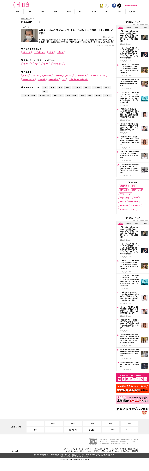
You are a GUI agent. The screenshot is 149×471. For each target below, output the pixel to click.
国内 (42, 11)
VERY (73, 423)
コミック (94, 11)
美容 (82, 95)
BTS (122, 202)
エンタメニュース (29, 95)
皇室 (29, 11)
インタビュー (44, 95)
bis (54, 430)
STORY (92, 423)
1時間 (120, 27)
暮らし (98, 95)
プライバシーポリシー (102, 449)
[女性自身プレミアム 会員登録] (101, 5)
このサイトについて (70, 449)
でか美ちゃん (40, 52)
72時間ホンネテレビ (99, 75)
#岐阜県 (111, 45)
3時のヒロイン (29, 79)
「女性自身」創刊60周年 (78, 79)
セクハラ (27, 52)
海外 (55, 11)
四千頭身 (48, 75)
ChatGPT (137, 205)
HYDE (26, 75)
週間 (136, 27)
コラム (106, 11)
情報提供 (135, 451)
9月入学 (42, 79)
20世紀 (69, 75)
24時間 (128, 27)
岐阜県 (60, 52)
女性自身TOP (25, 19)
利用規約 (115, 449)
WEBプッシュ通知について (110, 451)
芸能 (17, 11)
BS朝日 (59, 75)
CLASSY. (54, 423)
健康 (89, 95)
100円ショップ (137, 190)
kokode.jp (129, 430)
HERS (110, 423)
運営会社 (83, 451)
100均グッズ (81, 75)
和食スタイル (73, 430)
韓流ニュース (71, 95)
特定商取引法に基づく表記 (129, 449)
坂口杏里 (36, 75)
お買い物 (132, 11)
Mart (129, 423)
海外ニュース (58, 95)
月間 (145, 27)
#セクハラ (100, 45)
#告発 (106, 45)
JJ (35, 423)
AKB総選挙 (54, 79)
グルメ (107, 95)
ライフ (81, 11)
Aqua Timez (133, 202)
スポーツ (68, 11)
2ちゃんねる (125, 198)
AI (64, 79)
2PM (136, 198)
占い (119, 11)
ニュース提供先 (93, 451)
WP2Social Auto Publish (66, 459)
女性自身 (92, 430)
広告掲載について (72, 451)
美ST (35, 430)
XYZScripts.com (85, 459)
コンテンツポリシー (86, 449)
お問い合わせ (125, 451)
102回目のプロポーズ (128, 209)
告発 (51, 52)
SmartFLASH (111, 430)
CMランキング (126, 194)
